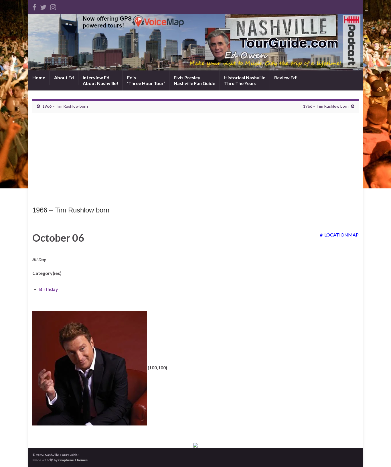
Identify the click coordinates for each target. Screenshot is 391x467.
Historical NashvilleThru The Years (244, 80)
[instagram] (53, 6)
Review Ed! (286, 77)
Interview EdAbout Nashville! (100, 80)
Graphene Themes (73, 460)
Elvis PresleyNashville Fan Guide (194, 80)
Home (38, 77)
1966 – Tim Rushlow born (65, 106)
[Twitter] (43, 6)
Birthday (48, 289)
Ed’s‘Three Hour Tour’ (146, 80)
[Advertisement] (195, 161)
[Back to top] (378, 454)
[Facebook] (34, 6)
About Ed (64, 77)
